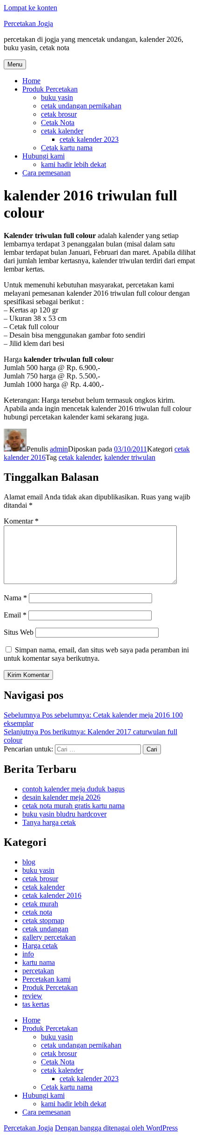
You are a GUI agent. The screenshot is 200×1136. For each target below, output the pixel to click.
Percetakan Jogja (28, 23)
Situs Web (18, 632)
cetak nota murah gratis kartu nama (73, 806)
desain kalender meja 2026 (61, 797)
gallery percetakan (49, 937)
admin (59, 449)
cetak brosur (59, 114)
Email (15, 615)
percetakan (38, 971)
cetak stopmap (43, 920)
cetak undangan (45, 929)
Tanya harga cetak (49, 822)
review (32, 996)
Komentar (21, 521)
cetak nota (37, 912)
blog (28, 862)
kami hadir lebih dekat (73, 164)
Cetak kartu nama (67, 148)
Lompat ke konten (30, 8)
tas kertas (35, 1004)
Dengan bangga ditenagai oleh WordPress (116, 1128)
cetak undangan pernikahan (81, 106)
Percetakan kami (46, 979)
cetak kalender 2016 (51, 895)
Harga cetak (40, 946)
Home (31, 81)
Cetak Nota (57, 122)
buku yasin (57, 97)
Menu (14, 64)
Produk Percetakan (50, 89)
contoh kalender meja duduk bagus (73, 789)
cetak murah (40, 904)
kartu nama (38, 962)
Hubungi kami (43, 156)
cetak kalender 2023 (89, 139)
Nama (15, 598)
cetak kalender (62, 131)
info (28, 954)
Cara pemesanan (46, 173)
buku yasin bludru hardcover (64, 814)
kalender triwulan (129, 457)
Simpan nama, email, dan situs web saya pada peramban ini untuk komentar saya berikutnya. (96, 654)
